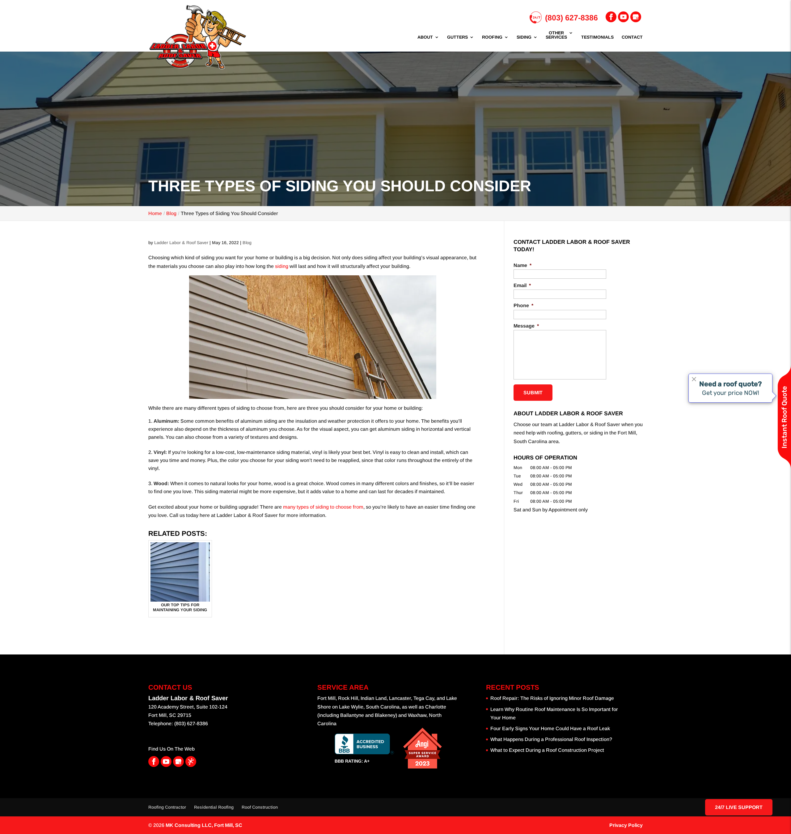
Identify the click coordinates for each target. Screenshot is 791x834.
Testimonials (597, 37)
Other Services (556, 35)
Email (522, 285)
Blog (247, 242)
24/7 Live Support (739, 807)
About (425, 37)
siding (281, 266)
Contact (632, 37)
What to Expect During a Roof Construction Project (547, 750)
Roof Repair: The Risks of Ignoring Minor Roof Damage (552, 698)
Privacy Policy (626, 825)
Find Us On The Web (171, 748)
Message (526, 325)
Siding (524, 37)
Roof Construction (260, 807)
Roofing (492, 37)
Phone (523, 305)
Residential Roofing (214, 807)
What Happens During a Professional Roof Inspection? (551, 739)
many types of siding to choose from (322, 507)
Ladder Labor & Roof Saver (181, 242)
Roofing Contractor (167, 807)
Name (522, 265)
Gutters (457, 37)
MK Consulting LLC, (204, 825)
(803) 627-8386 (571, 17)
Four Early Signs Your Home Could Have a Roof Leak (550, 728)
